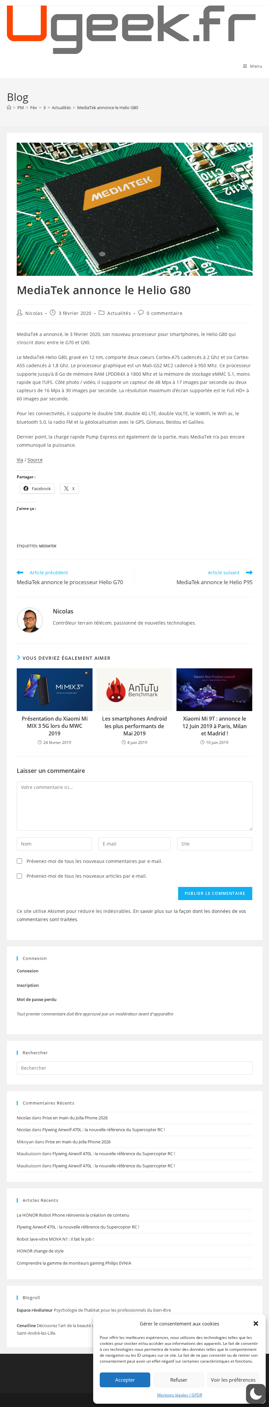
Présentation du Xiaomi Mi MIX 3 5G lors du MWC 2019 (55, 726)
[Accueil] (9, 107)
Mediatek (47, 545)
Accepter (125, 1379)
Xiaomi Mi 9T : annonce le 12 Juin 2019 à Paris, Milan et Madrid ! (214, 726)
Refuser (178, 1379)
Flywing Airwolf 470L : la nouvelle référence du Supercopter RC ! (103, 1130)
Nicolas (34, 313)
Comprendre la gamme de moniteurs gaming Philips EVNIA (74, 1263)
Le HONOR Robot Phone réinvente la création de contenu (73, 1215)
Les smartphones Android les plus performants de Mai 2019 (134, 726)
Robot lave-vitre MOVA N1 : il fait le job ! (55, 1239)
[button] (256, 1323)
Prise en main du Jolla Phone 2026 (75, 1118)
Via (20, 460)
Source (35, 460)
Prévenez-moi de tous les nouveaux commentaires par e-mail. (94, 861)
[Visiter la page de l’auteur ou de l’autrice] (30, 619)
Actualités (119, 313)
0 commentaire (164, 313)
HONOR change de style (40, 1251)
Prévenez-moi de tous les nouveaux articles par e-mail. (87, 876)
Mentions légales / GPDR (179, 1395)
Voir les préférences (233, 1379)
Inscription (28, 985)
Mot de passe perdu (36, 999)
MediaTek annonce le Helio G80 (107, 107)
